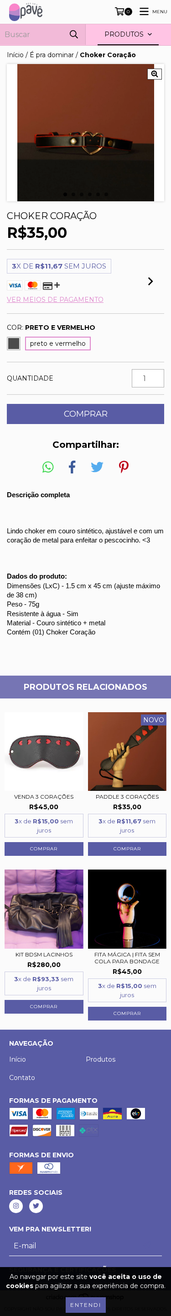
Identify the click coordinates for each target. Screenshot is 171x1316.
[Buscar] (74, 34)
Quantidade (30, 378)
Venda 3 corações (43, 796)
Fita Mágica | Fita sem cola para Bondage (127, 958)
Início (15, 55)
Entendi (85, 1304)
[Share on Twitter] (97, 467)
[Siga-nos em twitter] (36, 1206)
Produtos (100, 1059)
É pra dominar (52, 55)
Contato (22, 1078)
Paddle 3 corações (127, 796)
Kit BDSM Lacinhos (44, 954)
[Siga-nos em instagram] (16, 1206)
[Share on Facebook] (72, 467)
